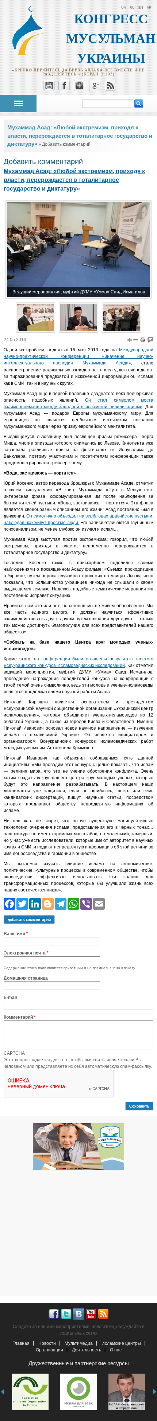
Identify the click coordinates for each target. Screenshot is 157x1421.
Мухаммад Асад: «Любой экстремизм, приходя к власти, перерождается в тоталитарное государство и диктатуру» (79, 135)
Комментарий (20, 1017)
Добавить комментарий (29, 919)
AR (149, 7)
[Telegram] (60, 903)
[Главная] (31, 53)
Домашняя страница (26, 978)
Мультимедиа (79, 1343)
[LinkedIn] (35, 903)
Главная (21, 1343)
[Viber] (86, 903)
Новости (47, 1343)
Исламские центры (121, 1343)
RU (132, 7)
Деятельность (86, 1349)
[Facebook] (9, 903)
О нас (116, 1349)
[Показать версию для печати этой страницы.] (143, 339)
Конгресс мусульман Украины (111, 39)
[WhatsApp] (73, 903)
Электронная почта (26, 953)
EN (140, 7)
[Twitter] (22, 903)
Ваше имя (16, 933)
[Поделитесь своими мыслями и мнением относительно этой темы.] (150, 339)
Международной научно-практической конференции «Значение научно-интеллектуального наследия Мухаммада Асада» (78, 356)
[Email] (99, 903)
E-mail (10, 997)
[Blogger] (48, 903)
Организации (49, 1349)
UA (123, 7)
